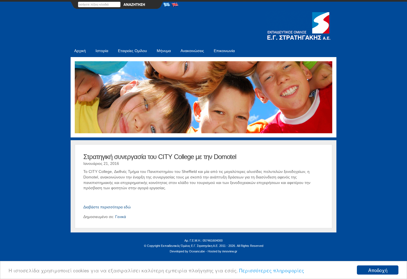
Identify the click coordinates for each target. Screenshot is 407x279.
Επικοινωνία (224, 50)
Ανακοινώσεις (192, 50)
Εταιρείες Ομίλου (132, 50)
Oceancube (197, 251)
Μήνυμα (164, 50)
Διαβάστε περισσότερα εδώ (107, 207)
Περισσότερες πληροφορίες (271, 270)
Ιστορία (102, 50)
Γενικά (120, 216)
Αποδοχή (377, 270)
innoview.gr (229, 251)
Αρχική (80, 50)
